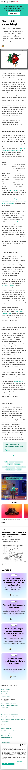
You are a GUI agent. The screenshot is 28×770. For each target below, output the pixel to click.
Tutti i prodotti (5, 707)
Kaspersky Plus (4, 691)
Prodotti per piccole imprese (8, 699)
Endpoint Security (5, 733)
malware (10, 464)
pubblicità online (10, 469)
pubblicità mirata (21, 467)
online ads (17, 464)
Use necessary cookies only (14, 767)
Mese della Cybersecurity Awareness (14, 606)
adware (12, 461)
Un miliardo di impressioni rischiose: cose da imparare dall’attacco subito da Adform (11, 521)
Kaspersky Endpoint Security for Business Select (12, 716)
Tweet (7, 450)
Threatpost (20, 222)
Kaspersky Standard (5, 689)
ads (4, 17)
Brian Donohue (8, 46)
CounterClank (18, 381)
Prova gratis (14, 13)
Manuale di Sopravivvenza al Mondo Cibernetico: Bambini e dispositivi (13, 534)
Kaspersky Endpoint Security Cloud (9, 705)
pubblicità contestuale (8, 467)
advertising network (7, 286)
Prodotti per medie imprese (8, 711)
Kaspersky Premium (5, 693)
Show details (20, 761)
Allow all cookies (7, 763)
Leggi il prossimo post (8, 529)
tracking (19, 469)
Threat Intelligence (5, 740)
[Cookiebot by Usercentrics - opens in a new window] (20, 745)
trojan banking (12, 199)
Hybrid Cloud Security (6, 735)
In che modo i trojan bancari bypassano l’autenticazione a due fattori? (14, 632)
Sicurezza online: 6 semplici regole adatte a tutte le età (14, 661)
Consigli (15, 574)
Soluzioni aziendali (6, 724)
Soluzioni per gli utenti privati (9, 685)
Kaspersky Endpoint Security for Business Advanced (13, 719)
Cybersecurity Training (6, 737)
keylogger (13, 190)
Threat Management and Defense (9, 730)
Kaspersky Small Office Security (8, 703)
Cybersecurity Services (6, 728)
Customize (19, 763)
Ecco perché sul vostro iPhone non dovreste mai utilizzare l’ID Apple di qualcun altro (14, 581)
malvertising (19, 461)
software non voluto (12, 146)
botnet (6, 197)
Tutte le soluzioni (5, 696)
